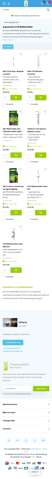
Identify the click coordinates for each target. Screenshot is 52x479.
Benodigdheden (12, 22)
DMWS (33, 449)
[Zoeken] (48, 9)
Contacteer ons (13, 342)
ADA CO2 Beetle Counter (34, 72)
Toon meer (8, 40)
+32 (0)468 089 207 (12, 348)
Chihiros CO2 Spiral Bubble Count (36, 130)
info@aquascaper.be (13, 351)
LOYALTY (35, 472)
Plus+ (39, 449)
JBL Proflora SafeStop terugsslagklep (13, 187)
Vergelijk (9, 104)
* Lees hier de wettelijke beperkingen (17, 394)
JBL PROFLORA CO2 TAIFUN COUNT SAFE (12, 130)
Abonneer (41, 388)
